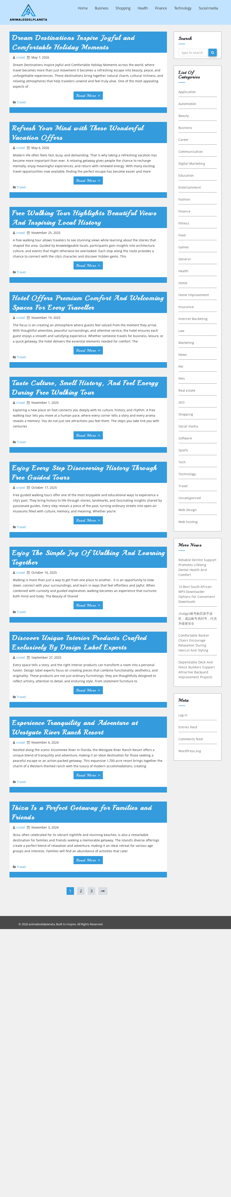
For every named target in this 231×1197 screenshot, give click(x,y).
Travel (21, 102)
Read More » (88, 95)
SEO (181, 402)
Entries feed (187, 727)
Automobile (187, 104)
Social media (208, 8)
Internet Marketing (193, 319)
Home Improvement (193, 295)
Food (182, 235)
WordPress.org (189, 751)
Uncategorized (189, 498)
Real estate (187, 390)
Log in (183, 715)
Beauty (183, 116)
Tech (182, 462)
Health (143, 8)
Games (183, 247)
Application (187, 92)
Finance (161, 8)
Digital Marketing (191, 163)
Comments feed (190, 739)
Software (185, 438)
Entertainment (189, 187)
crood (21, 57)
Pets (181, 378)
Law (181, 331)
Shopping (123, 8)
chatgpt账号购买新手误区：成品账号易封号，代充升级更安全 (197, 618)
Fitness (183, 223)
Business (102, 8)
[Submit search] (212, 52)
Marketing (186, 342)
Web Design (187, 510)
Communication (190, 151)
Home (83, 8)
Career (183, 139)
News (182, 354)
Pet (180, 366)
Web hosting (188, 522)
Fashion (184, 199)
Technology (183, 8)
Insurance (186, 307)
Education (186, 175)
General (184, 259)
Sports (183, 450)
